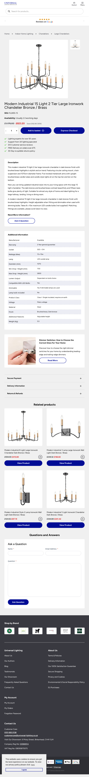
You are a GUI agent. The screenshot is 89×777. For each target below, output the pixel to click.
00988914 (24, 744)
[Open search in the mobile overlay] (44, 11)
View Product (23, 463)
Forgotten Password (12, 713)
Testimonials (9, 671)
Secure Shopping (55, 671)
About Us (8, 656)
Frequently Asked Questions (16, 682)
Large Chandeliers (61, 34)
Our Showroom (10, 677)
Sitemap (57, 767)
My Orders (8, 708)
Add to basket (34, 130)
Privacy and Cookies (56, 677)
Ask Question (18, 602)
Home (7, 34)
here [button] (33, 765)
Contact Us (9, 687)
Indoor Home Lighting (24, 34)
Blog (6, 666)
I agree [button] (24, 770)
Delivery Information (56, 661)
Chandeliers (44, 34)
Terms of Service (55, 770)
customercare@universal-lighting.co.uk (21, 735)
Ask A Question (21, 221)
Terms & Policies (55, 656)
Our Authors (9, 661)
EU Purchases (53, 687)
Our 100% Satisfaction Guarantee (62, 666)
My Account (9, 703)
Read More (53, 360)
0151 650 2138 (10, 732)
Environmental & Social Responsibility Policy (66, 682)
